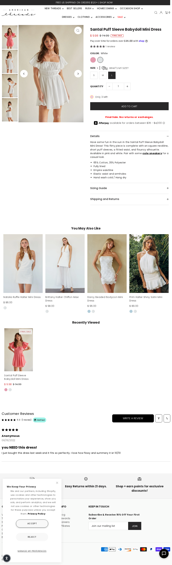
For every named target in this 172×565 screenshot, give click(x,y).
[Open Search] (156, 12)
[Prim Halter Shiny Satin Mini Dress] (149, 263)
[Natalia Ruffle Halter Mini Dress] (23, 263)
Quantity (96, 86)
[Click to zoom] (78, 30)
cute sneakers (152, 153)
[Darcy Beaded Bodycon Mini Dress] (107, 263)
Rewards (65, 518)
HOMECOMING (105, 8)
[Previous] (24, 74)
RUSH (88, 8)
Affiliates (65, 526)
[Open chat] (164, 553)
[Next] (78, 74)
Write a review (133, 418)
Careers (65, 522)
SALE (120, 17)
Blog (62, 514)
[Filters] (158, 418)
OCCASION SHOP (130, 8)
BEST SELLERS (74, 8)
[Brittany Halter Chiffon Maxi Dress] (65, 263)
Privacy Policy (36, 513)
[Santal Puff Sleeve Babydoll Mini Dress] (18, 349)
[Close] (57, 483)
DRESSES (67, 17)
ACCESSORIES (104, 17)
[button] (98, 46)
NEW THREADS (53, 8)
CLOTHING (84, 17)
